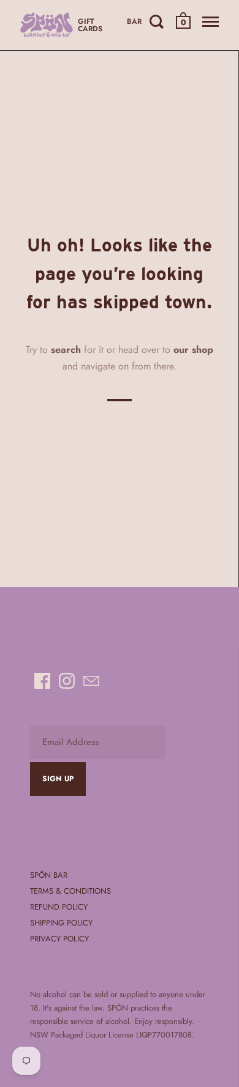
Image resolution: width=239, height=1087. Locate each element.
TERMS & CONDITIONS (70, 891)
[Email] (91, 681)
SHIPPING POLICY (61, 923)
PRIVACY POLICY (59, 938)
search (66, 349)
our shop (193, 349)
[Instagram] (67, 681)
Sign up (58, 778)
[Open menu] (210, 21)
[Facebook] (42, 681)
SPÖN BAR (48, 875)
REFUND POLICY (59, 907)
